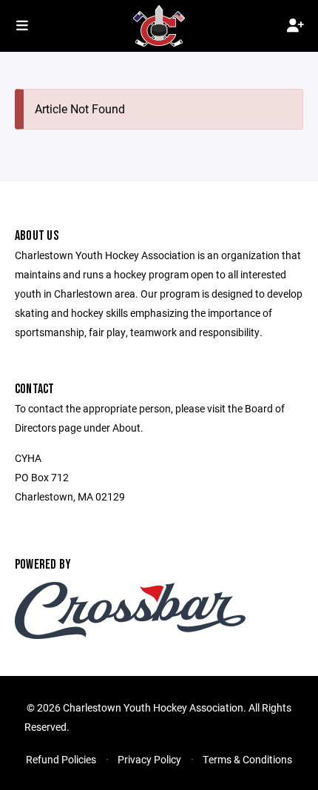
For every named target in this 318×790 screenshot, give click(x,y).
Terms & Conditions (247, 759)
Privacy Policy (149, 759)
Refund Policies (61, 759)
